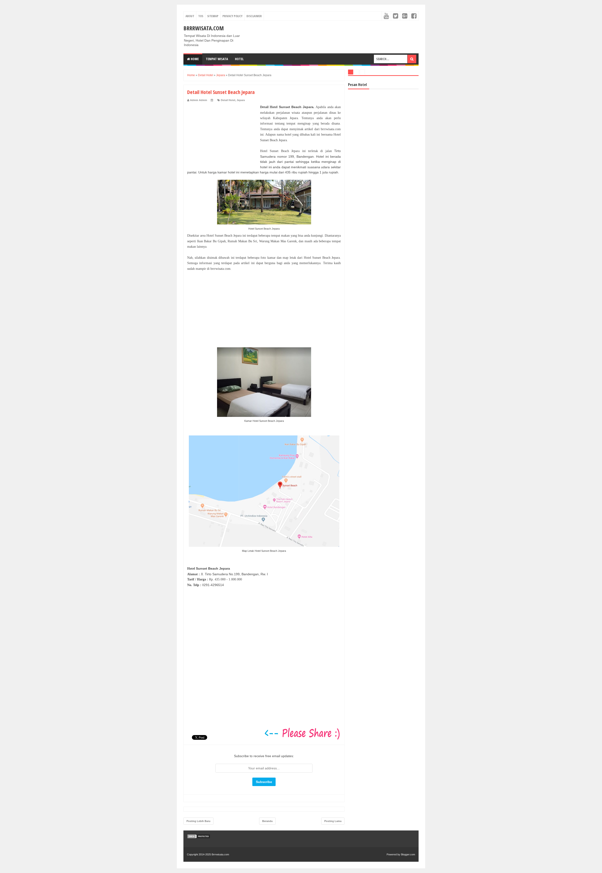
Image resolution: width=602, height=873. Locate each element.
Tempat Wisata (217, 59)
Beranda (267, 821)
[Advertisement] (222, 133)
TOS (200, 16)
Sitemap (212, 16)
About (190, 16)
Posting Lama (332, 821)
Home (194, 59)
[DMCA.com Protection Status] (198, 837)
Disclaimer (254, 16)
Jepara (241, 100)
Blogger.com (408, 854)
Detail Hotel (228, 100)
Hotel (239, 59)
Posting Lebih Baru (198, 821)
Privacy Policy (232, 16)
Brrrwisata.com (203, 28)
